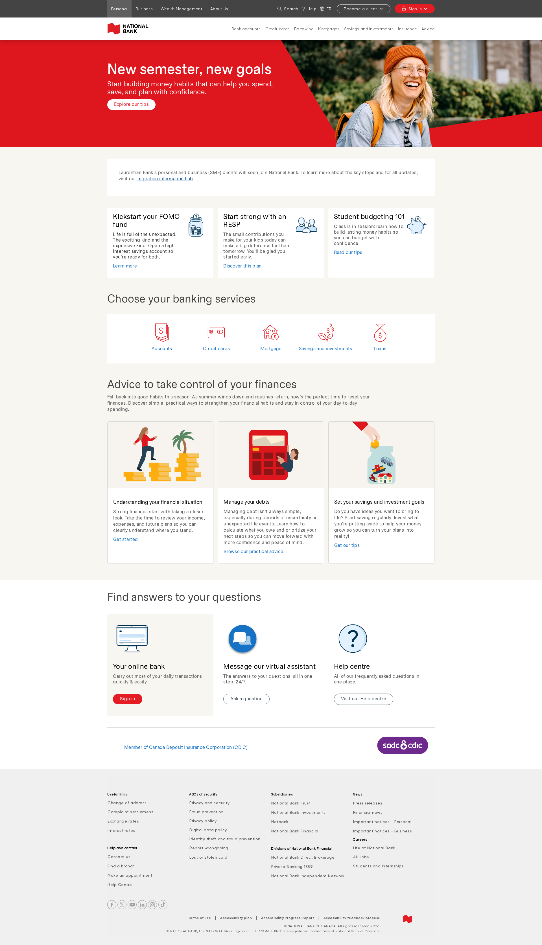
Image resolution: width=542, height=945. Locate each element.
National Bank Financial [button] (294, 831)
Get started (125, 540)
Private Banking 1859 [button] (292, 866)
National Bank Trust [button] (291, 803)
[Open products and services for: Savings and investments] (369, 34)
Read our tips (348, 253)
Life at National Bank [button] (374, 848)
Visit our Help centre (363, 699)
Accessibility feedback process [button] (352, 918)
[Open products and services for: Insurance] (407, 34)
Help (311, 8)
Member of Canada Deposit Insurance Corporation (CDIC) (186, 748)
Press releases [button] (367, 803)
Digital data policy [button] (208, 830)
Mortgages (329, 29)
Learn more (125, 266)
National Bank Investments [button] (298, 812)
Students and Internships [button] (378, 866)
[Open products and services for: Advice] (428, 34)
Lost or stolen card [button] (208, 857)
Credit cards (277, 29)
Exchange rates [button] (123, 821)
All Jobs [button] (361, 857)
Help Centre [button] (120, 884)
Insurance (407, 29)
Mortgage (270, 349)
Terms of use (199, 918)
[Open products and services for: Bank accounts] (246, 34)
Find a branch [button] (121, 866)
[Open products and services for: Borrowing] (304, 34)
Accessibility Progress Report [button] (287, 918)
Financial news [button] (368, 812)
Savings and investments (369, 29)
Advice (428, 29)
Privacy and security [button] (209, 803)
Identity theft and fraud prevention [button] (225, 839)
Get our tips (347, 545)
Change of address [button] (127, 803)
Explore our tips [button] (131, 104)
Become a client (360, 8)
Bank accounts (246, 29)
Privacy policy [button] (203, 821)
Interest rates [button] (121, 830)
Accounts (162, 349)
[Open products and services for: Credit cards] (277, 34)
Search (291, 8)
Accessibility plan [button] (236, 918)
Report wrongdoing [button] (208, 848)
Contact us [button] (119, 856)
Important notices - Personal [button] (382, 821)
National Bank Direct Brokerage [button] (303, 857)
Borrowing (304, 29)
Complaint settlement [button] (130, 812)
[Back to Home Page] (129, 29)
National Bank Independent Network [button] (308, 876)
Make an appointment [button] (130, 875)
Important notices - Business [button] (382, 831)
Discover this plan (242, 266)
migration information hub (165, 179)
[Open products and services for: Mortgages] (329, 34)
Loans (380, 349)
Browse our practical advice (253, 552)
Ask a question (246, 699)
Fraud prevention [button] (206, 812)
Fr (329, 8)
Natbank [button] (280, 821)
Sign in (415, 8)
